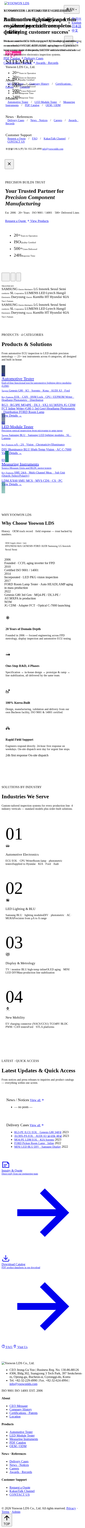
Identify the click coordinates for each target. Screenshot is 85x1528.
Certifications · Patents (18, 63)
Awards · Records (47, 63)
